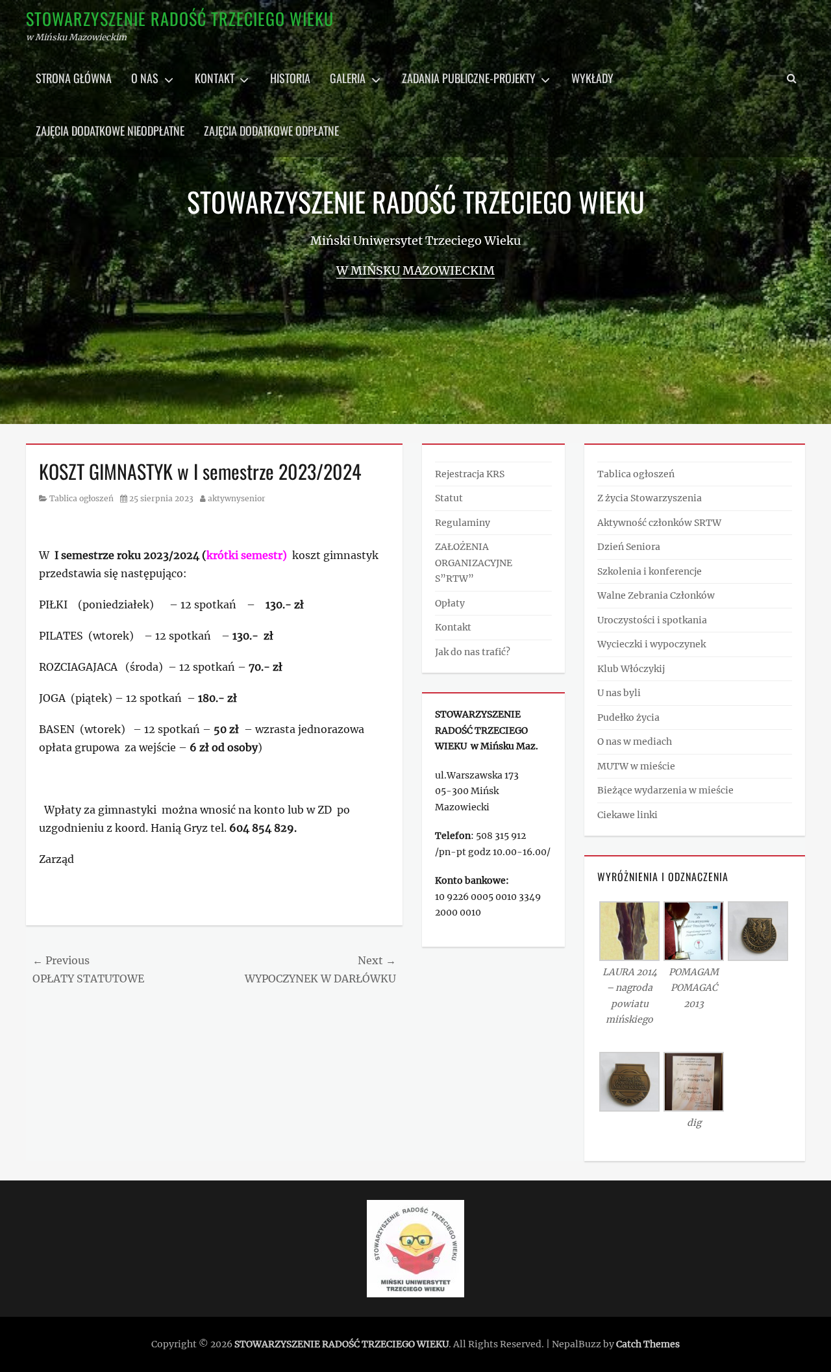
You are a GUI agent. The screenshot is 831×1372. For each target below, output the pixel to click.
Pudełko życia (628, 717)
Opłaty (450, 603)
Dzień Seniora (628, 547)
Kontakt (214, 77)
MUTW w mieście (636, 766)
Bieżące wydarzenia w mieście (665, 790)
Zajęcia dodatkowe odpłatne (271, 130)
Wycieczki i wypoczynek (651, 644)
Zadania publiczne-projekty (469, 77)
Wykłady (592, 77)
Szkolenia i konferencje (649, 571)
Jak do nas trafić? (472, 652)
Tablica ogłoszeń (81, 498)
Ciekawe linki (627, 815)
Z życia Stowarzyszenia (649, 498)
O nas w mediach (634, 741)
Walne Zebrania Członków (656, 595)
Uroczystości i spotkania (652, 620)
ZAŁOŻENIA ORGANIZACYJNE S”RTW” (473, 562)
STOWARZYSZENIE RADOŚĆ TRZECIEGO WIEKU (180, 18)
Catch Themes (648, 1344)
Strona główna (74, 77)
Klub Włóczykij (631, 669)
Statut (449, 498)
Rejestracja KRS (469, 474)
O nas (144, 77)
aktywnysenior (237, 498)
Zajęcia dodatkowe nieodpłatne (110, 130)
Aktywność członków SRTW (659, 523)
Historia (290, 77)
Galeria (348, 77)
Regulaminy (462, 523)
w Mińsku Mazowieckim (415, 270)
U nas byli (619, 693)
